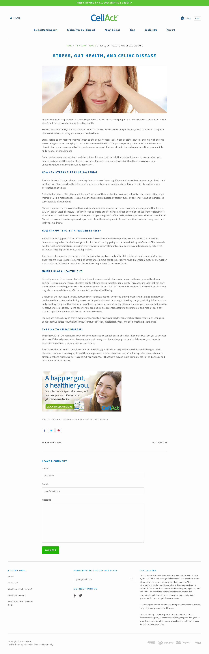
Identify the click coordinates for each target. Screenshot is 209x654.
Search (11, 576)
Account (171, 29)
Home (69, 45)
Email (45, 484)
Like (44, 430)
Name (45, 468)
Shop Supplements (17, 595)
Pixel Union (29, 644)
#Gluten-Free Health (71, 419)
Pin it (58, 430)
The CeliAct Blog (85, 45)
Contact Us (13, 582)
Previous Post (54, 442)
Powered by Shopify (43, 644)
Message (46, 499)
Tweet (51, 430)
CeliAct (27, 641)
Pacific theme (14, 644)
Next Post (158, 442)
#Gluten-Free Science (96, 419)
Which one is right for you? (20, 589)
